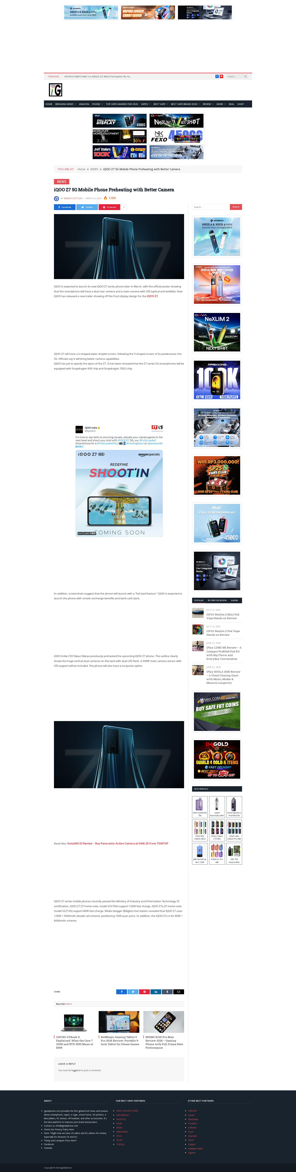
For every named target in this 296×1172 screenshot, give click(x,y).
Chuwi (191, 1115)
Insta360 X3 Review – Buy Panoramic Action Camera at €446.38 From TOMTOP (117, 843)
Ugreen (191, 1152)
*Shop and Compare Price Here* (60, 1140)
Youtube (48, 1147)
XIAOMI (234, 600)
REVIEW (207, 103)
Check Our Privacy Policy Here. (59, 1129)
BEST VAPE (159, 103)
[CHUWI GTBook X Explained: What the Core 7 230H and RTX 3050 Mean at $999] (74, 1022)
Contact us (49, 1125)
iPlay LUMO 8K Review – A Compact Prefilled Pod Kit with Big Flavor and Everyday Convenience (224, 653)
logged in (76, 1070)
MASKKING (122, 1131)
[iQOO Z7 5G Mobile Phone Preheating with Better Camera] (119, 246)
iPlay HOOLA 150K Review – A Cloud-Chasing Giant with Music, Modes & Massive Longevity (223, 677)
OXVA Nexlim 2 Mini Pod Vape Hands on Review (222, 616)
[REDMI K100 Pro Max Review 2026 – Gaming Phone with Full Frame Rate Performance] (163, 1022)
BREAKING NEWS (64, 103)
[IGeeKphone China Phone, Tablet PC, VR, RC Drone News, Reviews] (55, 90)
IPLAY (119, 1140)
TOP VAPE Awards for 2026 (122, 103)
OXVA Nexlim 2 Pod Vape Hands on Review (223, 633)
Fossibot (192, 1123)
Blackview (193, 1119)
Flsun (190, 1131)
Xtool (190, 1140)
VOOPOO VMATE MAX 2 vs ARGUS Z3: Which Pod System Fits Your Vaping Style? (99, 76)
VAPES (144, 103)
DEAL (231, 103)
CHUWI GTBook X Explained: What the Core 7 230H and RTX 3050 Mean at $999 (74, 1042)
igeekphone (66, 1167)
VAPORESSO (122, 1115)
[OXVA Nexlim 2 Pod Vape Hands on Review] (198, 630)
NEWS (61, 181)
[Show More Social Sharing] (124, 207)
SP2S (118, 1135)
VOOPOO (121, 1119)
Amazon (84, 103)
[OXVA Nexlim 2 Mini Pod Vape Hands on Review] (198, 613)
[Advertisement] (148, 46)
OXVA (119, 1123)
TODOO (120, 1144)
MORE (220, 103)
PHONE (96, 103)
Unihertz (192, 1127)
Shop (240, 103)
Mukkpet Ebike (195, 1148)
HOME (48, 103)
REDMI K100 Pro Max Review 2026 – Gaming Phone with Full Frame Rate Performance (164, 1042)
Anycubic (192, 1135)
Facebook (49, 1144)
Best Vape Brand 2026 (184, 103)
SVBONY (192, 1110)
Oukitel (191, 1144)
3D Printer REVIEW (217, 600)
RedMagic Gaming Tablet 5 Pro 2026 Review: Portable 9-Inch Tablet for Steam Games (120, 1040)
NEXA (119, 1127)
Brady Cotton (73, 198)
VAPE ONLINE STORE (127, 1110)
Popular (198, 600)
